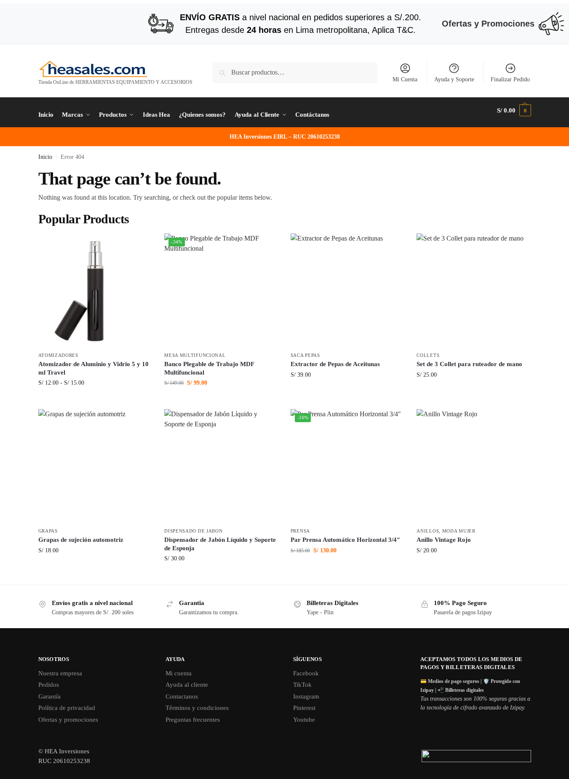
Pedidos (48, 684)
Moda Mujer (459, 530)
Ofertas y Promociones (488, 23)
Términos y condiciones (197, 707)
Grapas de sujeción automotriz (80, 539)
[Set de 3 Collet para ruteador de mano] (473, 290)
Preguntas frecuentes (193, 719)
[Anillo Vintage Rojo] (473, 466)
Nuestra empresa (60, 673)
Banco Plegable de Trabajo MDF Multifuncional (209, 368)
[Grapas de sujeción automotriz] (95, 466)
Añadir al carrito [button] (221, 400)
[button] (514, 110)
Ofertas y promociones (68, 719)
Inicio (45, 157)
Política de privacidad (66, 707)
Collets (428, 355)
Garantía (49, 696)
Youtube (304, 719)
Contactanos (182, 696)
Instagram (306, 696)
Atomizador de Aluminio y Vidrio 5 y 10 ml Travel (93, 368)
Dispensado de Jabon (193, 530)
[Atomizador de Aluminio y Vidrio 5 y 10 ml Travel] (95, 290)
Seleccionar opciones (95, 400)
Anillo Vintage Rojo (444, 539)
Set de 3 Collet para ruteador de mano (469, 364)
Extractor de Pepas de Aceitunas (335, 364)
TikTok (302, 684)
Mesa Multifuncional (194, 355)
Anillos (428, 530)
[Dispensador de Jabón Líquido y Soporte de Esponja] (221, 466)
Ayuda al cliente (187, 684)
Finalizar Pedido (510, 79)
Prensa (300, 530)
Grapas (48, 530)
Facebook (306, 673)
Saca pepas (305, 355)
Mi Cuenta (405, 79)
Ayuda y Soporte (454, 79)
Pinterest (304, 707)
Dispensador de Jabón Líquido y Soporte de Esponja (220, 543)
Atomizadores (58, 355)
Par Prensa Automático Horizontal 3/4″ (345, 539)
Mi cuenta (179, 673)
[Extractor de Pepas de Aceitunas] (347, 290)
